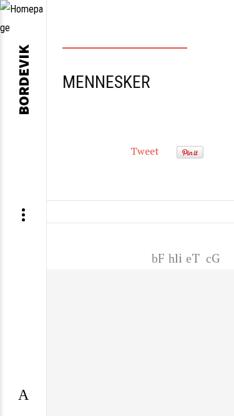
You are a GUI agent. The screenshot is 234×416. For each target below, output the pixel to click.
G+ (215, 257)
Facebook (158, 257)
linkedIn (175, 257)
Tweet (144, 151)
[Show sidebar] (23, 395)
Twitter (193, 257)
